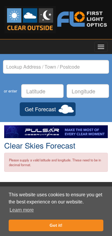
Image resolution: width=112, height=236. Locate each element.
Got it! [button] (56, 225)
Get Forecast (40, 109)
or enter (10, 91)
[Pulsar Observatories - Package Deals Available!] (56, 131)
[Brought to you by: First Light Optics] (82, 19)
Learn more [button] (22, 209)
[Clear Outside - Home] (30, 19)
